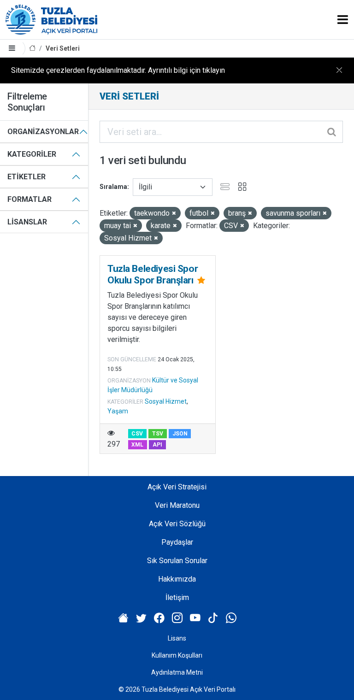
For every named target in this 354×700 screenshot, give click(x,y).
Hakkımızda (177, 579)
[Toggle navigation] (342, 19)
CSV (137, 433)
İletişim (177, 597)
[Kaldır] (174, 214)
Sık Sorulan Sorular (177, 560)
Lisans (177, 638)
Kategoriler (31, 154)
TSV (157, 433)
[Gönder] (332, 132)
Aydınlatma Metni (177, 672)
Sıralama (113, 186)
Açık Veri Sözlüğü (177, 523)
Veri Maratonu (177, 505)
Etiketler (26, 176)
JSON (180, 433)
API (157, 444)
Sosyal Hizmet (166, 401)
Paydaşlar (177, 542)
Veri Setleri (63, 48)
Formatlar (29, 199)
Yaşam (117, 411)
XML (137, 444)
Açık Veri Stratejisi (177, 486)
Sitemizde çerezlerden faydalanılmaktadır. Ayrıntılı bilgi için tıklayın (118, 70)
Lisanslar (27, 222)
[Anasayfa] (32, 48)
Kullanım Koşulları (177, 655)
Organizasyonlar (43, 131)
